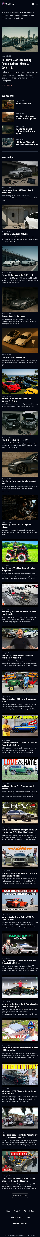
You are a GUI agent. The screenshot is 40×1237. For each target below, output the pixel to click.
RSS (28, 1217)
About (8, 1211)
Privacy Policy (29, 1211)
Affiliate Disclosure (20, 1224)
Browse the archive (20, 1195)
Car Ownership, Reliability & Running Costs (23, 1235)
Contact (17, 1211)
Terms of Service (16, 1217)
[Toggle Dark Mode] (33, 4)
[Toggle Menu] (36, 4)
